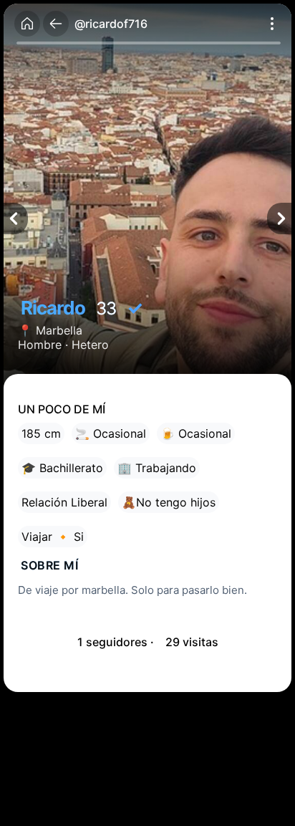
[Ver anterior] (16, 218)
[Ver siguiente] (279, 218)
